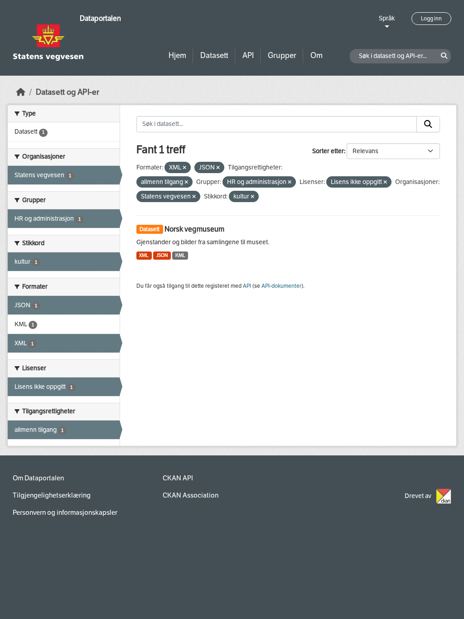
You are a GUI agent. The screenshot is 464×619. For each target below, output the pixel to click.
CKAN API (178, 478)
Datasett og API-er (67, 92)
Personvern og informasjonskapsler (65, 512)
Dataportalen (100, 18)
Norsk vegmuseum (194, 229)
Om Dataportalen (38, 478)
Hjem (177, 55)
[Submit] (428, 124)
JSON (162, 255)
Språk (387, 18)
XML (144, 255)
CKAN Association (190, 495)
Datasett (214, 55)
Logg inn (431, 18)
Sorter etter (328, 151)
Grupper (282, 55)
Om (316, 55)
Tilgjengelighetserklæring (52, 495)
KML (180, 255)
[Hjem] (20, 92)
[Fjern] (184, 168)
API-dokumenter (281, 286)
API (248, 55)
